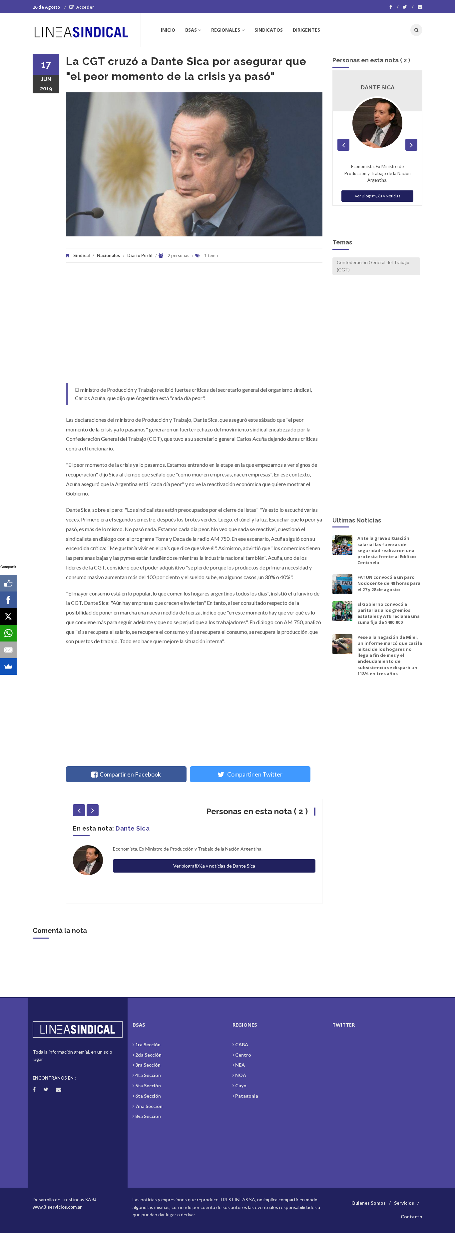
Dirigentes (306, 30)
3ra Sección (148, 1065)
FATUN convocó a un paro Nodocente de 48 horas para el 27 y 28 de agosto (388, 583)
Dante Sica (133, 828)
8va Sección (148, 1116)
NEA (240, 1065)
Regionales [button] (225, 30)
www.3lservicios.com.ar (57, 1207)
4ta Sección (148, 1075)
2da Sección (148, 1055)
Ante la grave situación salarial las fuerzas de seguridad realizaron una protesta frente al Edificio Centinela (386, 550)
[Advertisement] (194, 326)
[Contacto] (420, 7)
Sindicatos (268, 30)
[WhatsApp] (8, 633)
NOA (240, 1075)
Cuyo (240, 1085)
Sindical (81, 255)
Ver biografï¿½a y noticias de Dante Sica (214, 866)
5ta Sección (148, 1085)
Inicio (168, 30)
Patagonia (246, 1096)
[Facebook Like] (8, 583)
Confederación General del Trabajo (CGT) (373, 265)
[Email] (8, 650)
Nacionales (108, 255)
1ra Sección (148, 1044)
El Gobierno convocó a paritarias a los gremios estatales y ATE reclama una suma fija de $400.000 (388, 613)
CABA (241, 1044)
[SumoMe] (8, 666)
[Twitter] (408, 7)
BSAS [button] (191, 30)
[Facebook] (393, 7)
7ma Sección (149, 1106)
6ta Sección (148, 1096)
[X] (8, 616)
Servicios (404, 1203)
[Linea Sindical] (86, 30)
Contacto (411, 1216)
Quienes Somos (368, 1203)
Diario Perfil (140, 255)
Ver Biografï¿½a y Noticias (377, 195)
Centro (243, 1055)
